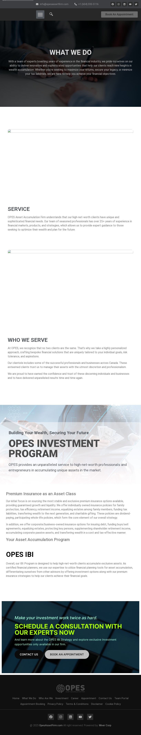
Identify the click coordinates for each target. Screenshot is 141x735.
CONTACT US (29, 654)
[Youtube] (130, 4)
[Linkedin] (124, 4)
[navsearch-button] (51, 14)
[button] (40, 14)
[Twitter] (136, 4)
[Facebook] (113, 4)
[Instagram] (118, 4)
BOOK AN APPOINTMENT (67, 654)
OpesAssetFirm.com (51, 725)
